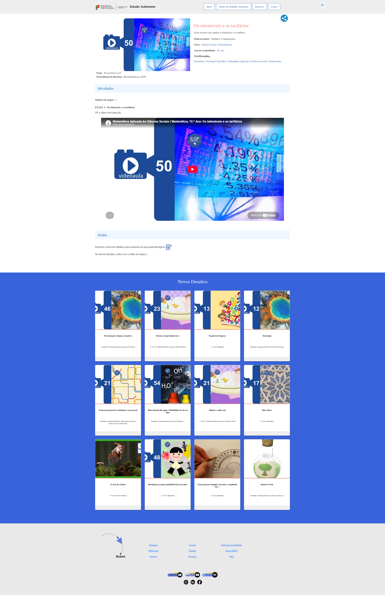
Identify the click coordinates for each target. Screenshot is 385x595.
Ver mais (282, 515)
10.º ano (220, 50)
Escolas (192, 545)
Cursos (274, 6)
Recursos (259, 6)
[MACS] (169, 248)
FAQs (231, 556)
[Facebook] (199, 581)
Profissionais (275, 61)
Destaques (153, 545)
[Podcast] (210, 574)
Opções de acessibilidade (231, 545)
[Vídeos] (192, 574)
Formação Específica (216, 61)
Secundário (199, 61)
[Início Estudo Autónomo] (111, 6)
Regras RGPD (231, 550)
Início (209, 6)
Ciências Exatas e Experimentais (216, 44)
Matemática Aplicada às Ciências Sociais (247, 61)
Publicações (153, 550)
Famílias (192, 550)
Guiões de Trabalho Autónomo (233, 6)
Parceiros (192, 556)
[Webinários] (175, 574)
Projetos (153, 556)
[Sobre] (114, 546)
